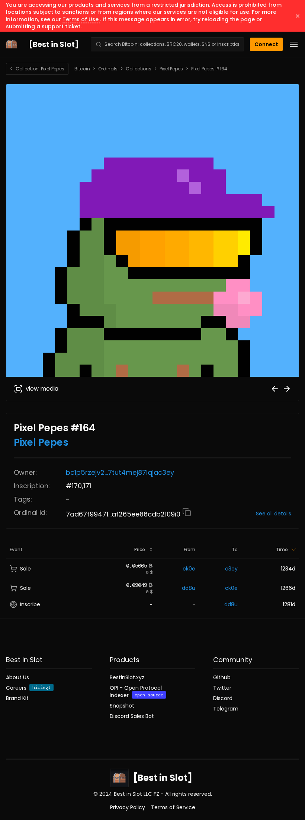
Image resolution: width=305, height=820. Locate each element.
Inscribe (30, 604)
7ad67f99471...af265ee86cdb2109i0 (124, 514)
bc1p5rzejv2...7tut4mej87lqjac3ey (120, 472)
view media (42, 388)
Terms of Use (81, 19)
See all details (273, 513)
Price (139, 549)
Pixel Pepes (171, 69)
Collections (138, 69)
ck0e (189, 568)
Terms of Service (173, 807)
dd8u (188, 588)
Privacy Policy (127, 807)
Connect (266, 44)
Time (282, 549)
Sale (25, 568)
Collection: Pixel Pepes (37, 69)
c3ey (231, 568)
